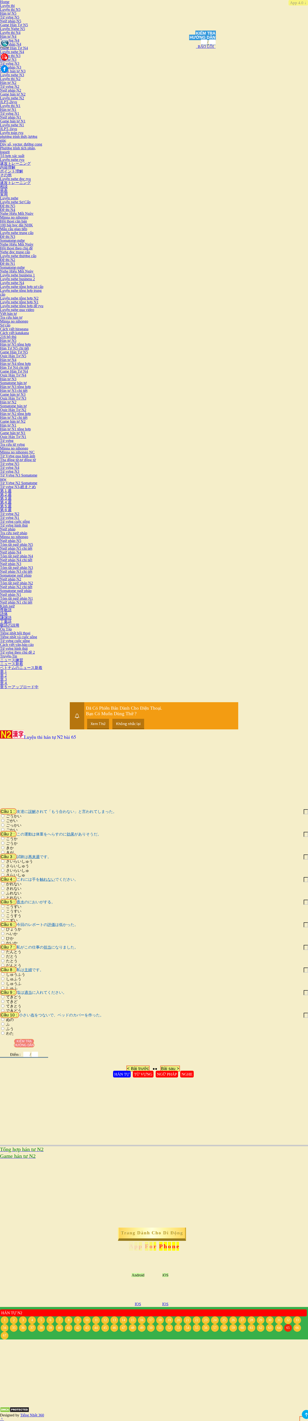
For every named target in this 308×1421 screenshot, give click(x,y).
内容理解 (7, 167)
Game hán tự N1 (13, 121)
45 (105, 1328)
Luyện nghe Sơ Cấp (15, 202)
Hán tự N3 (8, 379)
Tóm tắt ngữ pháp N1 (16, 598)
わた (10, 1033)
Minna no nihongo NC (17, 452)
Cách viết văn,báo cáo (17, 645)
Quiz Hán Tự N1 (13, 437)
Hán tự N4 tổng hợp (15, 364)
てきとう (13, 1006)
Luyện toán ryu (11, 133)
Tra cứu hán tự (11, 317)
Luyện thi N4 (10, 33)
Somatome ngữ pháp (16, 575)
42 (77, 1328)
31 (279, 1320)
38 (41, 1328)
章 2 (3, 675)
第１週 (6, 491)
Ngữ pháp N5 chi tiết (16, 548)
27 (242, 1320)
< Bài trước (138, 1068)
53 (178, 1328)
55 (196, 1328)
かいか (12, 943)
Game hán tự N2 (13, 94)
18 (160, 1320)
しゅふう (13, 979)
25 (224, 1320)
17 (151, 1320)
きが (10, 852)
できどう (13, 1011)
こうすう (13, 916)
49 (141, 1328)
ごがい (12, 821)
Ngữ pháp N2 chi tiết (16, 587)
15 (132, 1320)
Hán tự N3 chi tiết (13, 391)
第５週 (6, 506)
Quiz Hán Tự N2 (13, 410)
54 (187, 1328)
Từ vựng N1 (9, 113)
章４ (4, 683)
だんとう (13, 966)
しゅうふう (15, 974)
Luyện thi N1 (10, 106)
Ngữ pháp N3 (10, 67)
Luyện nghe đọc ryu (15, 179)
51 (160, 1328)
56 (205, 1328)
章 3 (3, 679)
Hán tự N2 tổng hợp (15, 414)
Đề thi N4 (7, 210)
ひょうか (13, 929)
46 (114, 1328)
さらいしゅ (15, 875)
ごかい (12, 830)
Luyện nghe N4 (12, 52)
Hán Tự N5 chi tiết (14, 348)
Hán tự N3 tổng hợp (15, 387)
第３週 (6, 498)
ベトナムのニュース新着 (21, 668)
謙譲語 (6, 618)
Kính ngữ (7, 606)
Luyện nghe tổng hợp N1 (19, 302)
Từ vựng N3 (9, 63)
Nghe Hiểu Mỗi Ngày (16, 213)
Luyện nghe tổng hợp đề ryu (21, 306)
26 (233, 1320)
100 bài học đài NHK (16, 225)
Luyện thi (7, 6)
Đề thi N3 (7, 237)
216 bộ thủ (8, 337)
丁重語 (6, 621)
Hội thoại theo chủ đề (16, 248)
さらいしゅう (17, 866)
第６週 (6, 510)
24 (215, 1320)
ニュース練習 (11, 660)
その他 (6, 175)
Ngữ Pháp (167, 1074)
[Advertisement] (144, 775)
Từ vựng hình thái (14, 525)
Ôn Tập (6, 629)
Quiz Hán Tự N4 (13, 375)
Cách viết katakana (14, 333)
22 (196, 1320)
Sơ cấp (5, 325)
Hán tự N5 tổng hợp (15, 344)
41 (68, 1328)
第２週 (6, 494)
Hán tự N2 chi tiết (13, 417)
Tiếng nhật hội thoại (15, 633)
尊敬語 (6, 610)
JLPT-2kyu (8, 102)
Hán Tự (121, 1074)
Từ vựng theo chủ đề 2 (17, 652)
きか (10, 848)
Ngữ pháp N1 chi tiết (16, 602)
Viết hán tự (8, 314)
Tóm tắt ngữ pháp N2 (16, 583)
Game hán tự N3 (13, 71)
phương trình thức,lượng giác (18, 138)
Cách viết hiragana (14, 329)
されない (13, 889)
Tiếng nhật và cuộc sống (18, 637)
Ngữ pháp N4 (10, 44)
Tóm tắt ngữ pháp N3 (16, 568)
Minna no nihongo (14, 217)
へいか (12, 934)
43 (87, 1328)
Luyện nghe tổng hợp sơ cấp (21, 287)
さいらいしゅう (19, 861)
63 (269, 1328)
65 (288, 1328)
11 (96, 1320)
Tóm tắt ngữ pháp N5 (16, 544)
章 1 (3, 671)
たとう (12, 961)
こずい (12, 920)
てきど (12, 1002)
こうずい (13, 907)
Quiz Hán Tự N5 (13, 356)
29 (260, 1320)
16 (141, 1320)
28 (251, 1320)
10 (87, 1320)
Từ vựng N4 (9, 40)
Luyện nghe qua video (17, 310)
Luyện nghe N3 (12, 75)
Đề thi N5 (7, 206)
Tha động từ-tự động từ (18, 460)
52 (169, 1328)
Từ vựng (6, 441)
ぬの (10, 1020)
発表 (4, 190)
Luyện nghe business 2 (17, 279)
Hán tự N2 (8, 83)
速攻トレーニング (15, 163)
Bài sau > (170, 1068)
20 (178, 1320)
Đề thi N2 (7, 260)
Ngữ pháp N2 (10, 90)
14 (123, 1320)
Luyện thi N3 (10, 56)
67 (4, 1335)
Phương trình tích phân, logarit (18, 150)
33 (297, 1320)
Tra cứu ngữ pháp (13, 533)
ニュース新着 (11, 664)
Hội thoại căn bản (13, 221)
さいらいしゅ (17, 871)
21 (187, 1320)
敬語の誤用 (9, 625)
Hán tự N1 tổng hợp (15, 429)
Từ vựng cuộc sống (15, 521)
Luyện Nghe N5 (12, 29)
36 (23, 1328)
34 (4, 1328)
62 (260, 1328)
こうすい (13, 911)
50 (151, 1328)
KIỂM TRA (205, 33)
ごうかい (13, 816)
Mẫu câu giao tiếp (13, 229)
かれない (13, 884)
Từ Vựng (143, 1074)
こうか (12, 839)
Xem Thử (98, 723)
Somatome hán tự (13, 383)
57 (215, 1328)
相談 (4, 187)
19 (169, 1320)
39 (50, 1328)
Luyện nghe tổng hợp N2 (19, 298)
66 (297, 1328)
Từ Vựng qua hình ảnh (17, 456)
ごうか (12, 843)
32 (288, 1320)
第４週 (6, 502)
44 (96, 1328)
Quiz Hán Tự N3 (13, 398)
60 (242, 1328)
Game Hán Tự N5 (14, 25)
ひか (10, 938)
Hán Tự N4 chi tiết (14, 367)
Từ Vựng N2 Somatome (18, 483)
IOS (138, 1304)
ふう (10, 1029)
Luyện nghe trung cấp (16, 233)
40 (59, 1328)
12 (105, 1320)
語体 (4, 614)
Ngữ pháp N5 (10, 21)
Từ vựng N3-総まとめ (18, 487)
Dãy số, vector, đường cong (21, 144)
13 (114, 1320)
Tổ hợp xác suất (12, 156)
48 (132, 1328)
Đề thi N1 (7, 263)
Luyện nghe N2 (12, 98)
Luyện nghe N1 (12, 125)
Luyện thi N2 (10, 79)
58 (224, 1328)
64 (279, 1328)
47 (123, 1328)
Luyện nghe (9, 198)
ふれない (13, 893)
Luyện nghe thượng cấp (18, 256)
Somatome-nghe (12, 240)
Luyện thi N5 (10, 9)
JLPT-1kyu (8, 129)
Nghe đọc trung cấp (15, 252)
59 (233, 1328)
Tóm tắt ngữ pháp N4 (16, 556)
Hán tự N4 (8, 36)
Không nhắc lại (128, 723)
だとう (12, 956)
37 (32, 1328)
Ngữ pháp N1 (10, 117)
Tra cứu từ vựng (12, 444)
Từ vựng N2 (9, 86)
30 (269, 1320)
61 (251, 1328)
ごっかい (13, 825)
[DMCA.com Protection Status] (14, 1411)
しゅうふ (13, 984)
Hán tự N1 (8, 110)
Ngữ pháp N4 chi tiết (16, 560)
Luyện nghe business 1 (17, 275)
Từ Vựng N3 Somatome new (18, 477)
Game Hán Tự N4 (14, 48)
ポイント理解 (11, 171)
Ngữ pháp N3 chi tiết (16, 571)
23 (205, 1320)
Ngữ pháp (7, 529)
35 (13, 1328)
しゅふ (12, 988)
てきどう (13, 997)
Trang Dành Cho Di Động (152, 1232)
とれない (13, 898)
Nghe (186, 1074)
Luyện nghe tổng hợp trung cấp (21, 292)
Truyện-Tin (8, 656)
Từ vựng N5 (9, 17)
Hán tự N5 (8, 13)
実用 (4, 194)
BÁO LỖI (206, 47)
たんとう (13, 952)
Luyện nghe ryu (12, 160)
